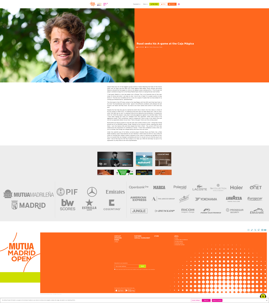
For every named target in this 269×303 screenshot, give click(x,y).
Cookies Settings (196, 300)
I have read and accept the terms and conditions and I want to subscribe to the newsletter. (135, 269)
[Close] (266, 300)
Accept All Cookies (217, 300)
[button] (137, 4)
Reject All (206, 300)
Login (179, 4)
